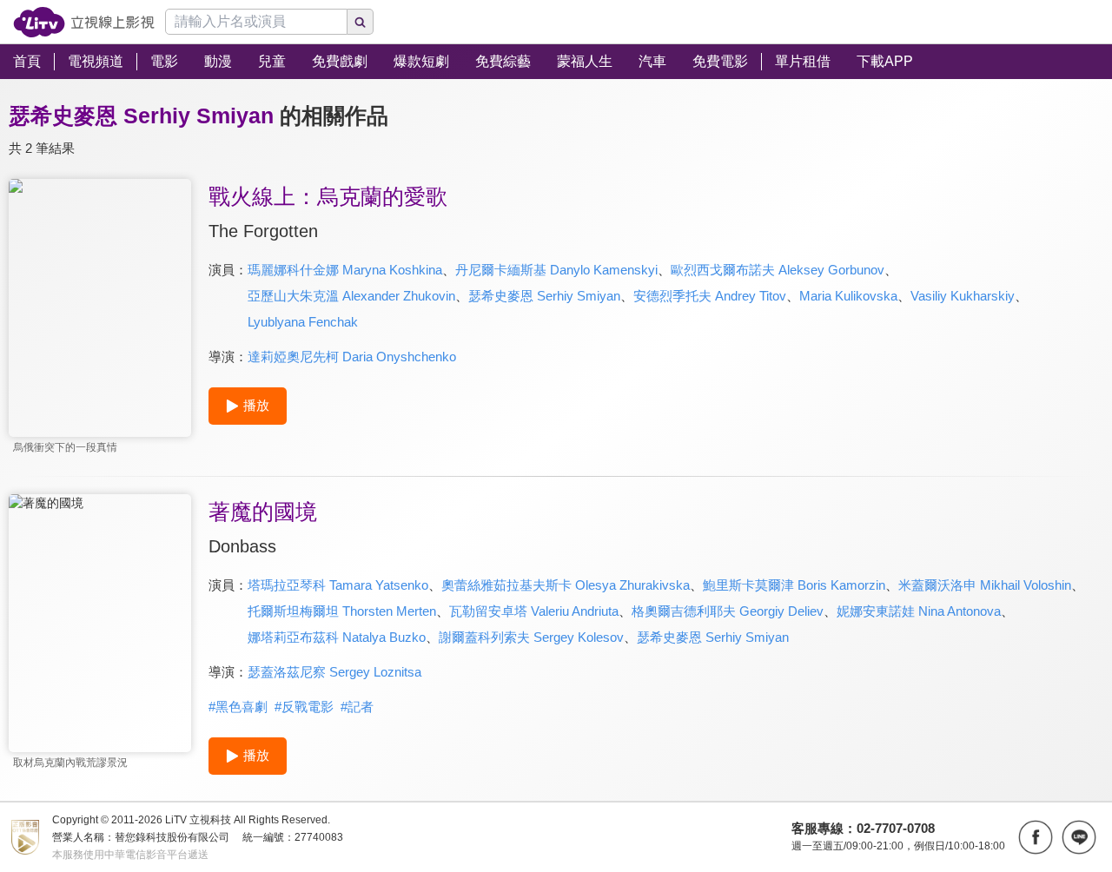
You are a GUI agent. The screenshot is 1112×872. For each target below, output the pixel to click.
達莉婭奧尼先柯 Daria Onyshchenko (352, 356)
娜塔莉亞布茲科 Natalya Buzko (337, 637)
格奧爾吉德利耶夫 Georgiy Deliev (728, 611)
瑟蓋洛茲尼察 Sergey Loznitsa (334, 671)
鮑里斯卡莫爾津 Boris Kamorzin (794, 585)
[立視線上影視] (83, 22)
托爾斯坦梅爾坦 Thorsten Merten (342, 611)
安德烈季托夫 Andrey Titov (709, 295)
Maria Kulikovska (848, 295)
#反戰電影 (304, 706)
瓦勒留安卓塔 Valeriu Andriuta (534, 611)
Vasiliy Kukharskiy (962, 295)
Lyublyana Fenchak (303, 321)
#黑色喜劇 (238, 706)
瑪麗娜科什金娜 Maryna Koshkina (345, 269)
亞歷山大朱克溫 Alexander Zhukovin (351, 295)
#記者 (357, 706)
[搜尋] (361, 22)
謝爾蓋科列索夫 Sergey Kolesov (531, 637)
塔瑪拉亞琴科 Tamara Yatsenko (338, 585)
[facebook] (1035, 837)
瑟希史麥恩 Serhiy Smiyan (544, 295)
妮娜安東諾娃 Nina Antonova (919, 611)
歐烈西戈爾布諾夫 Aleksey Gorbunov (777, 269)
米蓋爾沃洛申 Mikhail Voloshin (984, 585)
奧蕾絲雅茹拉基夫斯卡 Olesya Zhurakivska (565, 585)
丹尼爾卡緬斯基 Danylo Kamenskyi (556, 269)
